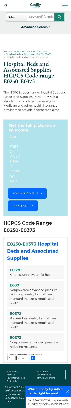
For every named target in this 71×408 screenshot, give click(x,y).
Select (12, 17)
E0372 (15, 313)
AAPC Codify (12, 372)
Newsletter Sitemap (16, 378)
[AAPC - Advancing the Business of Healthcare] (35, 5)
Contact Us (12, 381)
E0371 (15, 285)
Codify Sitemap (44, 375)
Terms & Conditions (46, 378)
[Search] (6, 5)
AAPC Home (42, 372)
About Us (11, 375)
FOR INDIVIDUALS (25, 193)
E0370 (16, 270)
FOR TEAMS (21, 206)
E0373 (15, 337)
